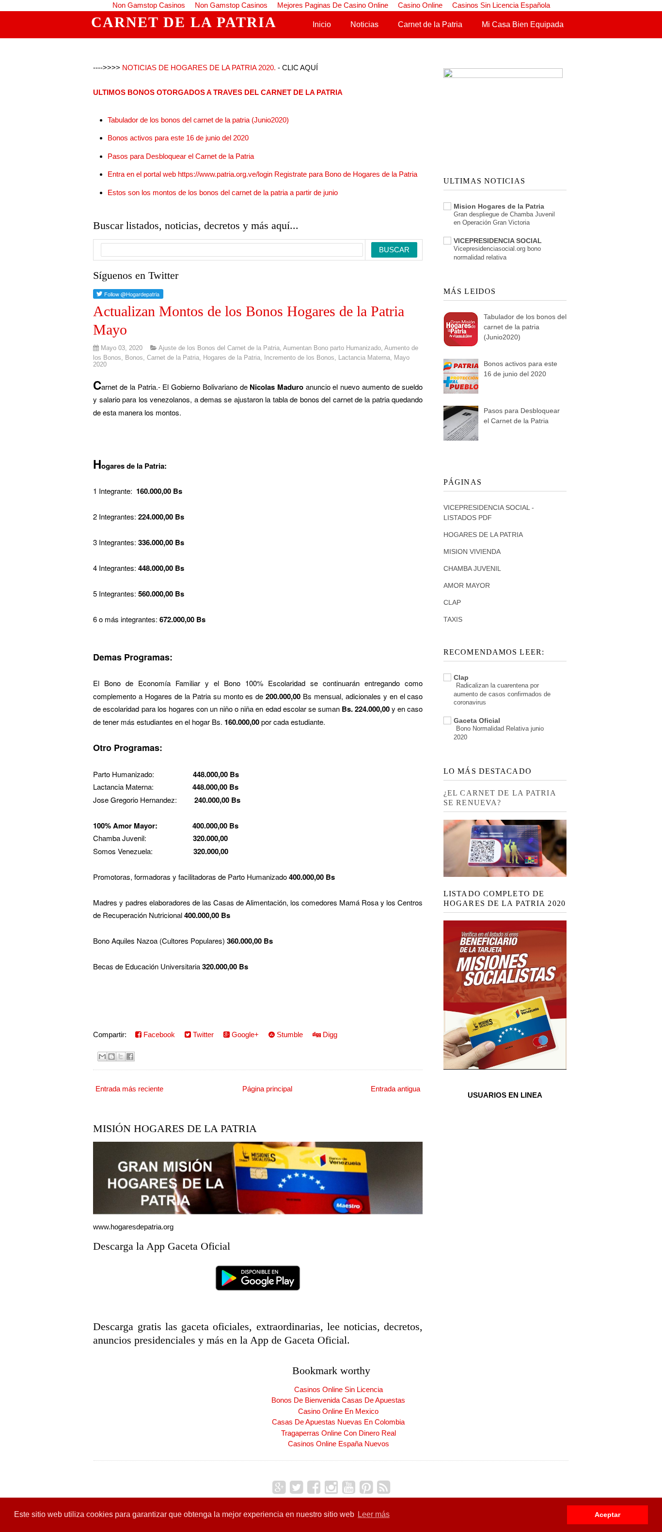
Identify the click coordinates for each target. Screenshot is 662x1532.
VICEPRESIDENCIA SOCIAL (498, 241)
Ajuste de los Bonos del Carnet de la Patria (219, 348)
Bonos (134, 357)
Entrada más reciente (129, 1089)
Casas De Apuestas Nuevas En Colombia (338, 1422)
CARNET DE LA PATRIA (184, 22)
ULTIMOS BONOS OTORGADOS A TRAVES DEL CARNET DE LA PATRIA (218, 92)
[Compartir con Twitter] (121, 1056)
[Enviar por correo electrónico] (102, 1056)
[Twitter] (296, 1487)
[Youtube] (348, 1487)
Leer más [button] (374, 1514)
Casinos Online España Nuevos (338, 1444)
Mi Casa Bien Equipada (523, 24)
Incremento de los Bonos (299, 357)
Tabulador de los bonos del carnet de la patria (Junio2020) (198, 120)
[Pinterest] (366, 1487)
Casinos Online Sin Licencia (338, 1389)
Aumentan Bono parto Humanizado (332, 348)
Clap (461, 677)
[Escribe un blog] (111, 1056)
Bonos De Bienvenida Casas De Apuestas (338, 1400)
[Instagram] (331, 1487)
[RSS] (383, 1487)
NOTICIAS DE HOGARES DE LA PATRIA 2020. (199, 67)
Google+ (244, 1034)
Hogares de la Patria (231, 357)
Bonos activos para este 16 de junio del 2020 (178, 138)
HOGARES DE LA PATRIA (483, 534)
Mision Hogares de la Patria (499, 206)
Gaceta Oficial (477, 720)
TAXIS (452, 619)
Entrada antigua (395, 1089)
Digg (329, 1034)
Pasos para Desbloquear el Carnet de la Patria (181, 156)
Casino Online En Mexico (338, 1411)
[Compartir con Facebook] (130, 1056)
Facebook (158, 1034)
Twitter (202, 1034)
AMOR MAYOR (466, 585)
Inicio (322, 24)
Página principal (267, 1089)
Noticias (364, 24)
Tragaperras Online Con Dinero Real (338, 1433)
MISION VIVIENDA (472, 551)
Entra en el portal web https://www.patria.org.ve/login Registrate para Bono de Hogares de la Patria (262, 174)
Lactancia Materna (364, 357)
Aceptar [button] (607, 1514)
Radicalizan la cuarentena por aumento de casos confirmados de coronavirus (502, 694)
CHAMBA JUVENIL (472, 568)
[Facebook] (313, 1487)
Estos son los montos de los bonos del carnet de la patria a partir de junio (223, 192)
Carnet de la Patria (430, 24)
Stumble (289, 1034)
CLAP (452, 602)
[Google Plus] (278, 1487)
